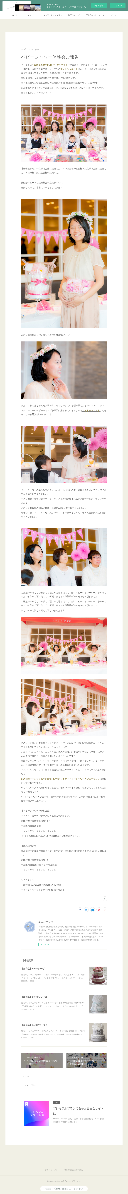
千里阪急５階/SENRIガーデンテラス (50, 65)
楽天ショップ (73, 15)
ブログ (113, 15)
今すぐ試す (99, 5)
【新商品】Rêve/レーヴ (32, 968)
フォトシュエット (69, 68)
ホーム (15, 15)
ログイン (118, 5)
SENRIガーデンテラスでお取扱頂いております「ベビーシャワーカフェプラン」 (60, 778)
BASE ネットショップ (95, 15)
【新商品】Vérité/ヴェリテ (34, 1024)
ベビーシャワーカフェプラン (50, 15)
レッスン (27, 15)
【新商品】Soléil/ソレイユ (34, 996)
